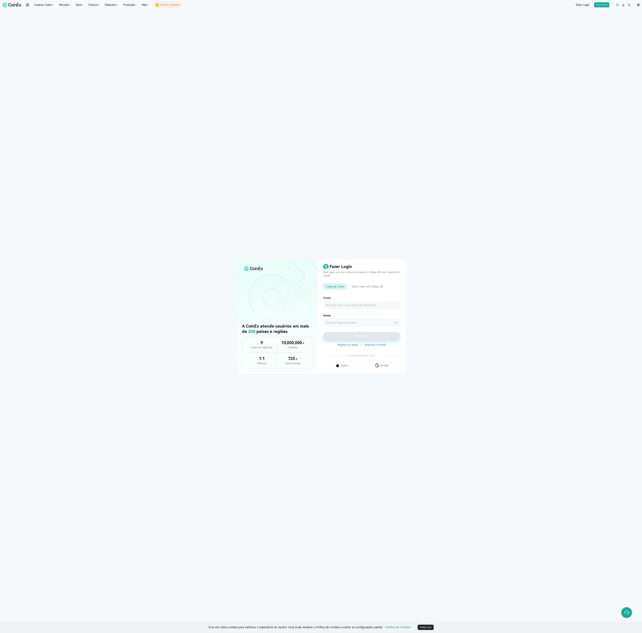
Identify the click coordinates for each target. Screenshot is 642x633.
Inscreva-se (601, 5)
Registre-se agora (348, 344)
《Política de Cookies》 (398, 627)
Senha (327, 315)
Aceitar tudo (426, 627)
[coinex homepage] (13, 5)
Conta (327, 298)
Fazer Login (582, 5)
